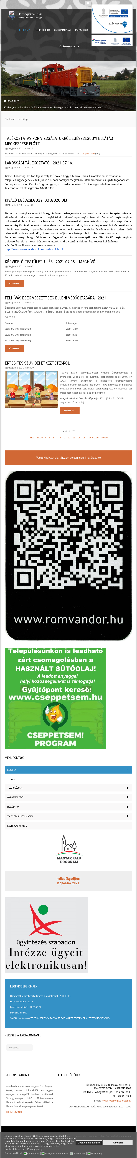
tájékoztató (89, 153)
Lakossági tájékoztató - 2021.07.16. (39, 163)
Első (32, 437)
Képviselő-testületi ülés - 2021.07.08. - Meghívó (50, 261)
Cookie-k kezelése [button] (14, 1149)
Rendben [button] (118, 1143)
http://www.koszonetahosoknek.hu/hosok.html (34, 249)
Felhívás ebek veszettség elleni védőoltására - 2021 (55, 298)
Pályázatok (81, 30)
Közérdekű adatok (69, 46)
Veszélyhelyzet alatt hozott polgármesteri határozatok (68, 457)
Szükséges (33, 1153)
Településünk (42, 30)
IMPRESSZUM (14, 1112)
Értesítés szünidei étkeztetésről (37, 363)
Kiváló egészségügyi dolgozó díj (36, 200)
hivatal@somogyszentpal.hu (116, 1100)
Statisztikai (79, 1153)
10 (69, 437)
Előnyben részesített (56, 1153)
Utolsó (104, 437)
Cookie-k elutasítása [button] (89, 1143)
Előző (40, 437)
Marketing (96, 1153)
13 (83, 437)
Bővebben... (14, 283)
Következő (92, 437)
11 (74, 437)
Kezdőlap (24, 30)
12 (78, 437)
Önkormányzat (62, 30)
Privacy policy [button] (34, 1149)
